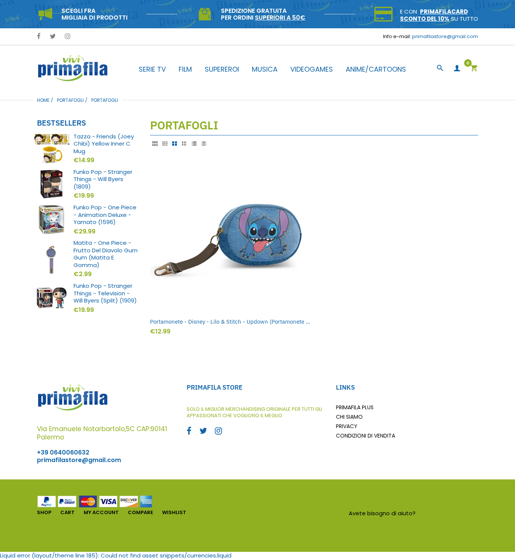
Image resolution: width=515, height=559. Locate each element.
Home (43, 100)
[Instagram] (68, 36)
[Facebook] (39, 36)
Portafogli (70, 100)
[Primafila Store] (73, 68)
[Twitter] (53, 36)
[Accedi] (457, 68)
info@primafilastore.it (447, 513)
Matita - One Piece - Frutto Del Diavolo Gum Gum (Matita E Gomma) (106, 254)
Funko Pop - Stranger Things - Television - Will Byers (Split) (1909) (105, 293)
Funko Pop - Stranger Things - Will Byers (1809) (103, 179)
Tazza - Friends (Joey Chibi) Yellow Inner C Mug (104, 144)
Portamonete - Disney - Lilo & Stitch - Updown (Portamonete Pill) (230, 321)
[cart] (474, 69)
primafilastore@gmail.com (445, 36)
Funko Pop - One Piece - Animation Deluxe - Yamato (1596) (105, 215)
